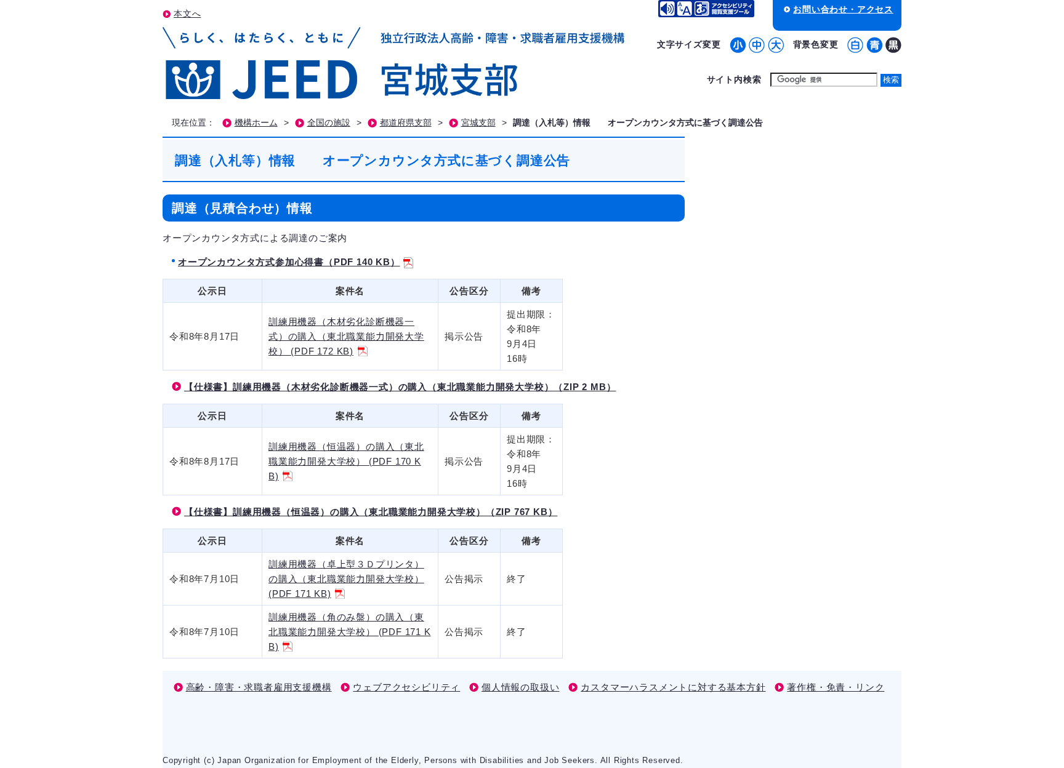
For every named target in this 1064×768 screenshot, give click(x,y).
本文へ (187, 13)
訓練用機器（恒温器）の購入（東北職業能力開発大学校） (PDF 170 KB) (346, 461)
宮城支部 (478, 122)
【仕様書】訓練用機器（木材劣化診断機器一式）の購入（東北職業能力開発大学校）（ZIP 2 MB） (400, 387)
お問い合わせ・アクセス (843, 9)
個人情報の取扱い (520, 687)
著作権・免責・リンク (835, 687)
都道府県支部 (406, 122)
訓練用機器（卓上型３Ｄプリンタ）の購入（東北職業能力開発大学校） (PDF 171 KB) (346, 579)
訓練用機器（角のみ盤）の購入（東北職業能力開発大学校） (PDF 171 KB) (349, 632)
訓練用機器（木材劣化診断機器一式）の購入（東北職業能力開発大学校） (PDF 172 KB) (346, 336)
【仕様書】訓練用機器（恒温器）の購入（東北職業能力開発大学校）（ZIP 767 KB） (370, 511)
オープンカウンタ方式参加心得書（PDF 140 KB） (289, 262)
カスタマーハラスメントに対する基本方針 (673, 687)
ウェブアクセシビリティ (406, 687)
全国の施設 (328, 122)
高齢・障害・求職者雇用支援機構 (259, 687)
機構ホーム (256, 122)
